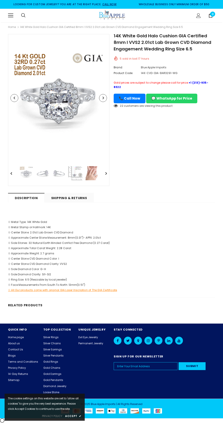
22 (121, 106)
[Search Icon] (27, 15)
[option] (58, 98)
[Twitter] (128, 341)
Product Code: (123, 73)
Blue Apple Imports (153, 67)
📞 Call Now (129, 98)
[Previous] (14, 98)
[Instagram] (148, 341)
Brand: (118, 67)
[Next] (103, 98)
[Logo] (112, 15)
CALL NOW (109, 4)
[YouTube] (179, 341)
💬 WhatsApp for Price (171, 98)
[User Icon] (198, 15)
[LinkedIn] (169, 341)
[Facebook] (118, 341)
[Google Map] (138, 341)
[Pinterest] (158, 341)
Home (12, 27)
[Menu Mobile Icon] (10, 15)
